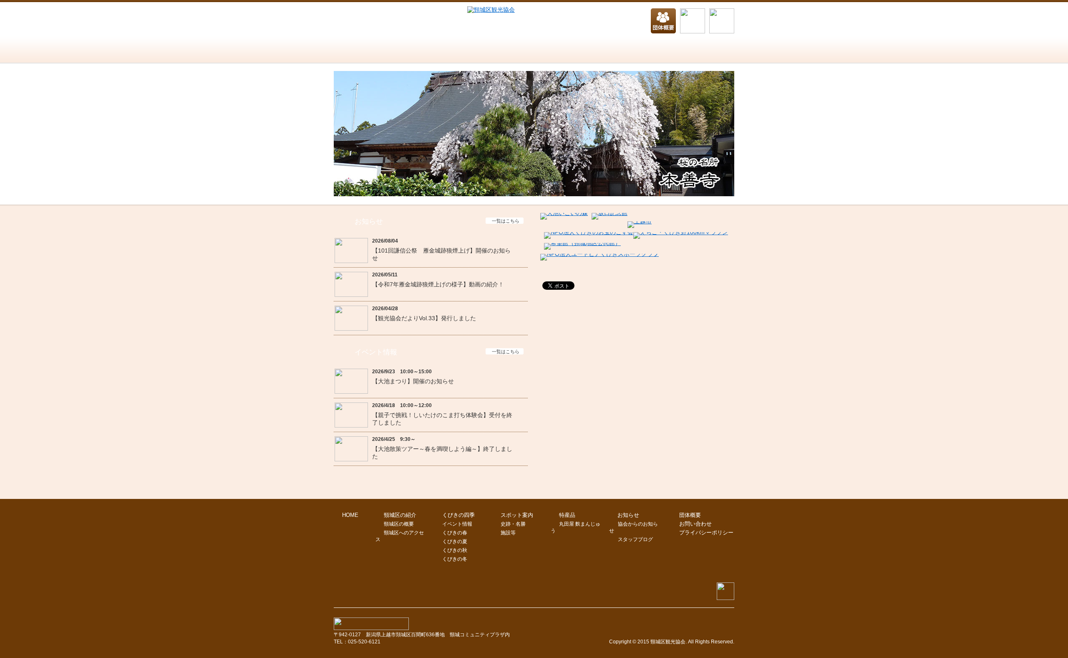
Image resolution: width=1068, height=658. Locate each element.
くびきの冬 (454, 559)
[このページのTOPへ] (725, 598)
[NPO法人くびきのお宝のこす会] (588, 232)
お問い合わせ (696, 50)
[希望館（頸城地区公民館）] (582, 243)
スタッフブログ (635, 539)
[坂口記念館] (609, 213)
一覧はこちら (505, 220)
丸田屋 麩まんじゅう (575, 527)
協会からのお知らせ (633, 527)
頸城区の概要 (399, 524)
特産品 (621, 50)
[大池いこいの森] (564, 213)
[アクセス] (721, 21)
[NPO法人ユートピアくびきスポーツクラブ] (599, 254)
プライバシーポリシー (706, 532)
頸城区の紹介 (396, 50)
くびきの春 (454, 533)
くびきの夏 (454, 541)
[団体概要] (663, 21)
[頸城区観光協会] (491, 9)
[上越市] (639, 221)
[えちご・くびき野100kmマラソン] (680, 232)
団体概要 (690, 515)
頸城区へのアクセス (399, 536)
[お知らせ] (692, 21)
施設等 (508, 533)
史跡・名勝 (513, 524)
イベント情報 (457, 524)
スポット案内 (546, 50)
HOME (346, 50)
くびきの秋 (454, 550)
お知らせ (628, 515)
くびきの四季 (471, 50)
